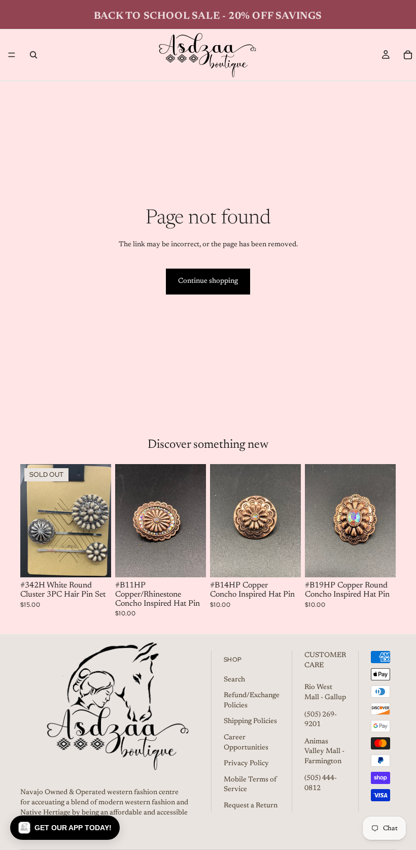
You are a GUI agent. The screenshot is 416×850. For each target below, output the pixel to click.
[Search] (33, 55)
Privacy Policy (246, 763)
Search (234, 679)
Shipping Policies (250, 721)
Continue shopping (208, 281)
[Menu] (11, 55)
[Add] (190, 562)
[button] (65, 827)
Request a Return (251, 805)
